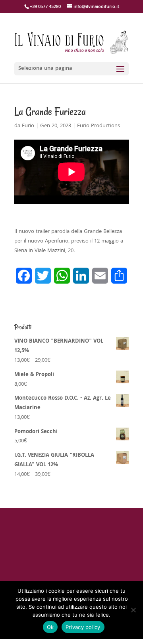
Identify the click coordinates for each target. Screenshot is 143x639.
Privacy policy (83, 627)
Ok (50, 627)
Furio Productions (98, 126)
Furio (28, 126)
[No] (133, 610)
